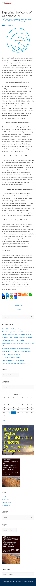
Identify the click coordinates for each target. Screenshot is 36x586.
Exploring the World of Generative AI (13, 360)
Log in (4, 496)
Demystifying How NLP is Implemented (14, 363)
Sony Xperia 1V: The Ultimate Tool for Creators (16, 351)
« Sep (3, 420)
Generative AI (19, 19)
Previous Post (18, 305)
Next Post (18, 309)
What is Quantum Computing (11, 354)
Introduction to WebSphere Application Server (16, 348)
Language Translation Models (11, 357)
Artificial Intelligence (8, 19)
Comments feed (7, 502)
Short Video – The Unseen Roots (12, 329)
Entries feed (5, 499)
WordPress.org (6, 505)
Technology (28, 19)
